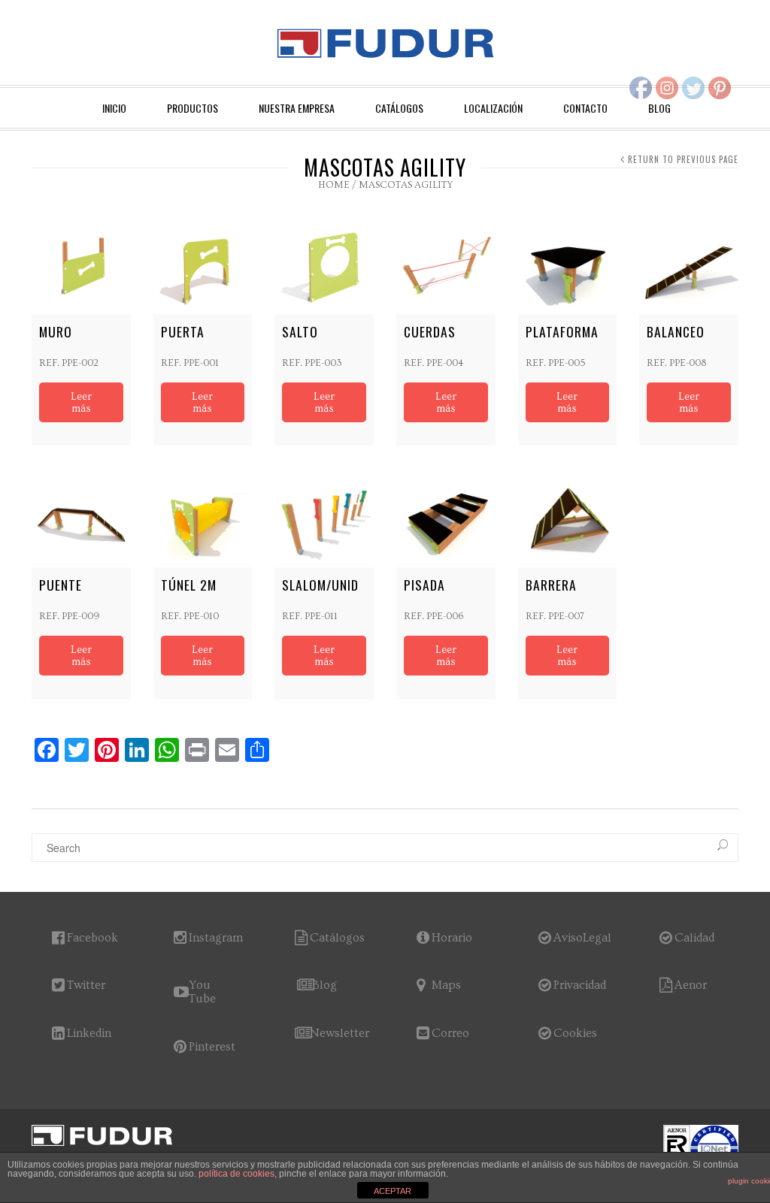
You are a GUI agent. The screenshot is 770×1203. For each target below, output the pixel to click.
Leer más (81, 403)
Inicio (114, 108)
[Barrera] (567, 517)
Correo (450, 1033)
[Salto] (324, 264)
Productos (192, 108)
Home (334, 185)
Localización (493, 108)
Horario (452, 938)
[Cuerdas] (446, 264)
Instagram (216, 938)
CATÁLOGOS (399, 108)
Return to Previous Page (683, 159)
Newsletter (339, 1033)
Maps (446, 985)
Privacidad (579, 985)
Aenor (691, 985)
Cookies (575, 1033)
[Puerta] (203, 264)
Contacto (585, 108)
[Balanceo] (688, 264)
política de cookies (236, 1173)
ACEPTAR (392, 1190)
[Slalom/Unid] (324, 517)
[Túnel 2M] (203, 517)
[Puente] (81, 517)
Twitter (86, 985)
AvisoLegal (582, 938)
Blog (324, 985)
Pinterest (212, 1046)
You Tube (202, 991)
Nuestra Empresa (297, 108)
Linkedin (89, 1033)
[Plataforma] (567, 264)
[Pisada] (446, 517)
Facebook (92, 938)
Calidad (694, 938)
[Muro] (81, 264)
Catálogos (337, 938)
